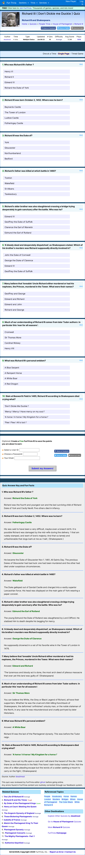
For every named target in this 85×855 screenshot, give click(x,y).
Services (43, 3)
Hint (81, 64)
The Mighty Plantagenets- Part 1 (20, 836)
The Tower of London (15, 112)
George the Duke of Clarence (19, 260)
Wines (72, 799)
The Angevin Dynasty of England (19, 813)
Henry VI (9, 71)
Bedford (9, 158)
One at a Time (49, 53)
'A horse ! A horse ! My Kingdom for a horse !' (26, 417)
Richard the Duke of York (17, 88)
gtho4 (42, 782)
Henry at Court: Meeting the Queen (20, 807)
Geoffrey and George (15, 293)
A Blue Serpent (12, 367)
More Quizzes (59, 827)
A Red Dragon (11, 384)
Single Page (63, 53)
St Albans (9, 189)
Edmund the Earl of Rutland (18, 232)
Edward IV (10, 82)
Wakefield (9, 183)
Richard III (48, 805)
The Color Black (66, 802)
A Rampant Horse (13, 373)
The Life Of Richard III (14, 797)
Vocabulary (57, 796)
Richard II (9, 77)
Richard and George (14, 310)
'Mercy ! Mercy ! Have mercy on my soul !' (25, 411)
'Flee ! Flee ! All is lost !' (16, 422)
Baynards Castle (13, 107)
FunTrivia (57, 833)
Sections (23, 3)
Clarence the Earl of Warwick (19, 227)
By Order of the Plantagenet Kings (20, 803)
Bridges (65, 799)
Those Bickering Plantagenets (18, 816)
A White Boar (11, 378)
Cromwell (9, 332)
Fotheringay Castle (14, 123)
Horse (66, 796)
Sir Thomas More (13, 337)
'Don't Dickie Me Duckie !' (17, 406)
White (77, 802)
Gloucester (10, 148)
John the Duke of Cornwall (17, 255)
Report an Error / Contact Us (63, 852)
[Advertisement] (42, 46)
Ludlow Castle (12, 118)
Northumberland (13, 153)
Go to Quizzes (64, 821)
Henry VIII (9, 348)
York (7, 142)
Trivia (33, 3)
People (47, 796)
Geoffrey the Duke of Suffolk (19, 222)
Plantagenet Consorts (15, 833)
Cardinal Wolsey (12, 343)
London (47, 799)
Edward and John (13, 304)
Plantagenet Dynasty (14, 829)
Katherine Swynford (14, 843)
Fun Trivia (11, 2)
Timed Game (77, 53)
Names (74, 796)
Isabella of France (12, 820)
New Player (71, 1)
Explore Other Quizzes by (64, 816)
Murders (56, 799)
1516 (79, 39)
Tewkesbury (11, 194)
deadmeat (7, 39)
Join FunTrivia (25, 8)
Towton (8, 178)
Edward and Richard (14, 299)
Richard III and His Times (15, 800)
